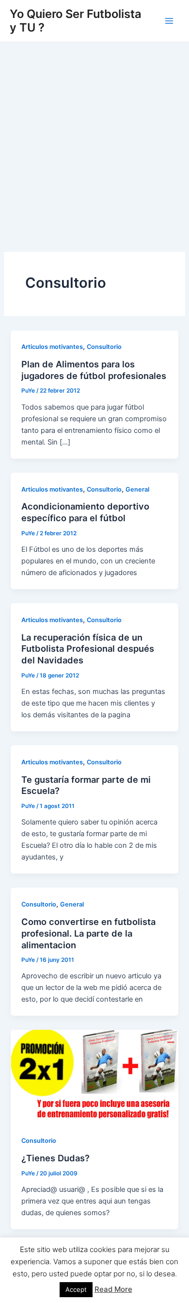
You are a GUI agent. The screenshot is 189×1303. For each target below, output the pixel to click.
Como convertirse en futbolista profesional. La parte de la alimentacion (88, 933)
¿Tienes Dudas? (55, 1158)
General (137, 489)
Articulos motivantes (52, 346)
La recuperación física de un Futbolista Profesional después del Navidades (87, 648)
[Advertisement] (94, 141)
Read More (113, 1289)
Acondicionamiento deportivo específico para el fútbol (85, 512)
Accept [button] (76, 1289)
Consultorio (104, 346)
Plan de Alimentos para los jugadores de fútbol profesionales (93, 370)
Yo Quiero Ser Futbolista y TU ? (76, 20)
